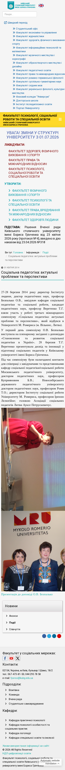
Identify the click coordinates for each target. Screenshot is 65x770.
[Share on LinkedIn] (54, 636)
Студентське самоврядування (26, 703)
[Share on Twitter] (49, 636)
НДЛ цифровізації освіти (16, 753)
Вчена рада (15, 699)
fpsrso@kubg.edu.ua (21, 678)
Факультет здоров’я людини (35, 220)
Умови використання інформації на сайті (25, 745)
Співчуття (14, 629)
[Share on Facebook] (44, 636)
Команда (14, 694)
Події (45, 252)
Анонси (13, 615)
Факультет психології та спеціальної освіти (30, 202)
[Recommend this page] (59, 636)
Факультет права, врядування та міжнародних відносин (34, 212)
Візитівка (14, 690)
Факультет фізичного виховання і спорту (27, 193)
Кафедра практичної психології (27, 720)
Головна (18, 252)
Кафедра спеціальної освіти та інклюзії (31, 737)
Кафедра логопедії (20, 733)
